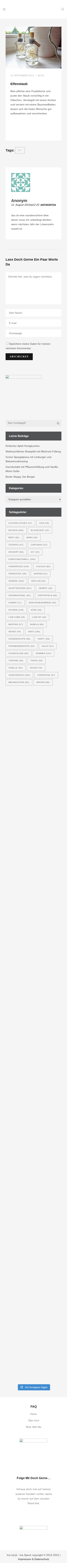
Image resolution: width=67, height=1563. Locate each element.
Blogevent (40, 530)
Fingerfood (19, 566)
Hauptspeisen (20, 588)
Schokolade (18, 653)
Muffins (16, 624)
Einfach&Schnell (22, 559)
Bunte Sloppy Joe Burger (20, 476)
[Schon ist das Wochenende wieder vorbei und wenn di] (33, 1185)
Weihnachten (19, 682)
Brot (14, 537)
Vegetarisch (19, 675)
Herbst (45, 588)
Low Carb (17, 617)
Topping (16, 661)
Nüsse (15, 632)
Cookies (16, 545)
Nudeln (37, 624)
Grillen (38, 581)
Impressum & (26, 1559)
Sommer (43, 653)
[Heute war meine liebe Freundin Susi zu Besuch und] (33, 1040)
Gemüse (16, 581)
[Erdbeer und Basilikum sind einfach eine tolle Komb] (33, 1113)
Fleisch (43, 566)
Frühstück (17, 574)
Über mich (33, 1420)
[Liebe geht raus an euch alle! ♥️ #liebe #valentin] (33, 1374)
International (20, 595)
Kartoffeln (47, 595)
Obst (34, 632)
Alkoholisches (20, 523)
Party (44, 639)
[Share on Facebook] (11, 133)
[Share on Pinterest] (21, 133)
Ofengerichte (20, 639)
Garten (40, 574)
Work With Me (33, 1427)
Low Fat (39, 617)
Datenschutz (41, 1559)
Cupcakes (39, 545)
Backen (16, 530)
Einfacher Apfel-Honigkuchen (23, 445)
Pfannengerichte (22, 646)
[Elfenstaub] (33, 47)
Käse (36, 610)
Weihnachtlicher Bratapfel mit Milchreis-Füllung (33, 451)
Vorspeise (46, 675)
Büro (32, 537)
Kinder (15, 603)
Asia (44, 523)
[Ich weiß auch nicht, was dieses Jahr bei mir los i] (33, 966)
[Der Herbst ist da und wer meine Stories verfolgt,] (33, 891)
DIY (42, 75)
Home (33, 1414)
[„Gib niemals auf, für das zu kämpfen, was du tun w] (33, 1296)
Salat (48, 646)
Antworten (48, 205)
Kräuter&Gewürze (42, 603)
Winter (43, 682)
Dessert (16, 552)
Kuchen (16, 610)
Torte (37, 661)
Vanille (16, 668)
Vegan (36, 668)
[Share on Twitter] (16, 133)
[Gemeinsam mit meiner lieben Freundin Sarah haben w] (33, 772)
